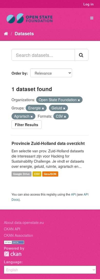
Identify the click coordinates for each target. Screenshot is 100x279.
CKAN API (12, 228)
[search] (81, 55)
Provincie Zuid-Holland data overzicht (48, 143)
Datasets (24, 33)
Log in (88, 4)
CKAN (12, 254)
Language (13, 261)
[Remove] (79, 100)
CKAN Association (18, 235)
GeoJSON (50, 174)
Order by (19, 73)
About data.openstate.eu (24, 222)
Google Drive (21, 174)
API (73, 194)
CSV (37, 174)
